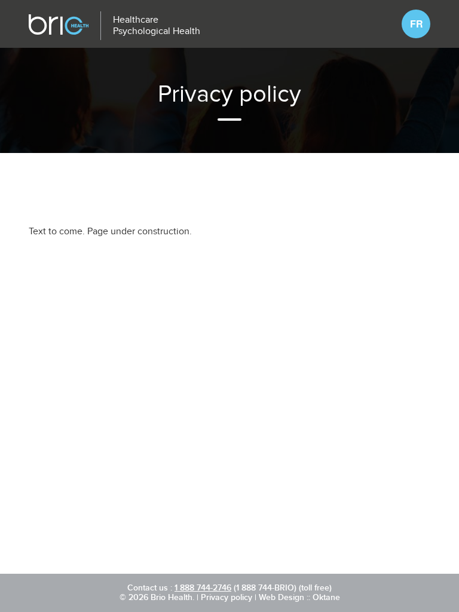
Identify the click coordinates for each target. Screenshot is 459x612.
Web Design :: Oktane (299, 597)
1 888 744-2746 (203, 588)
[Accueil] (58, 25)
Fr (416, 23)
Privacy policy (226, 597)
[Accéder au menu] (406, 24)
